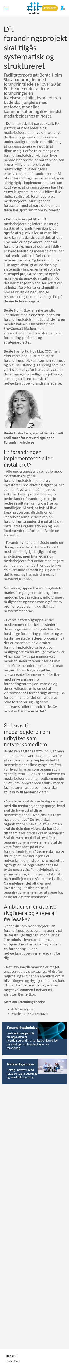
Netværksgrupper (21, 1064)
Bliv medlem (49, 8)
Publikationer (13, 1361)
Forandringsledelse (22, 1028)
